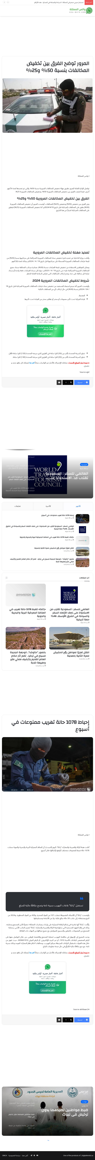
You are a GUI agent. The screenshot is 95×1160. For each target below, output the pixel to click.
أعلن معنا (25, 1155)
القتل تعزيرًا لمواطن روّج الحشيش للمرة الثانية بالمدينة (54, 548)
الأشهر (78, 506)
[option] (47, 473)
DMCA (4, 1155)
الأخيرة (48, 506)
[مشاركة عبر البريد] (59, 382)
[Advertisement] (47, 35)
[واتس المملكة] (81, 10)
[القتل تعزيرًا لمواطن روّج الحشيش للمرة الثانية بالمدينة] (82, 551)
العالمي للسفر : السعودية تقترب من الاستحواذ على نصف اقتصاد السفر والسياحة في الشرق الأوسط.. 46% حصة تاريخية (40, 527)
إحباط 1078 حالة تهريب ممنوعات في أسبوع (57, 515)
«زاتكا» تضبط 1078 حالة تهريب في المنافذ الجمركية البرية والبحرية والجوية (47, 537)
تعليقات (17, 506)
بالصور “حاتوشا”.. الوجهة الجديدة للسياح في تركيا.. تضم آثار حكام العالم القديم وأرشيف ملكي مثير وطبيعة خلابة (42, 560)
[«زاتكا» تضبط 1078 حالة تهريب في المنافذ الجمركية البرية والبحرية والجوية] (82, 540)
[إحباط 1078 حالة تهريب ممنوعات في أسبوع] (82, 518)
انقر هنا (32, 363)
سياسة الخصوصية (14, 1155)
